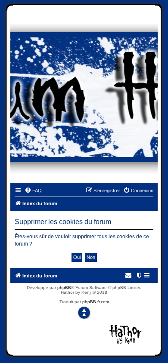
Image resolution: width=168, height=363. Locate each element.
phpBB (64, 287)
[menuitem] (33, 190)
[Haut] (84, 312)
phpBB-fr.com (95, 301)
